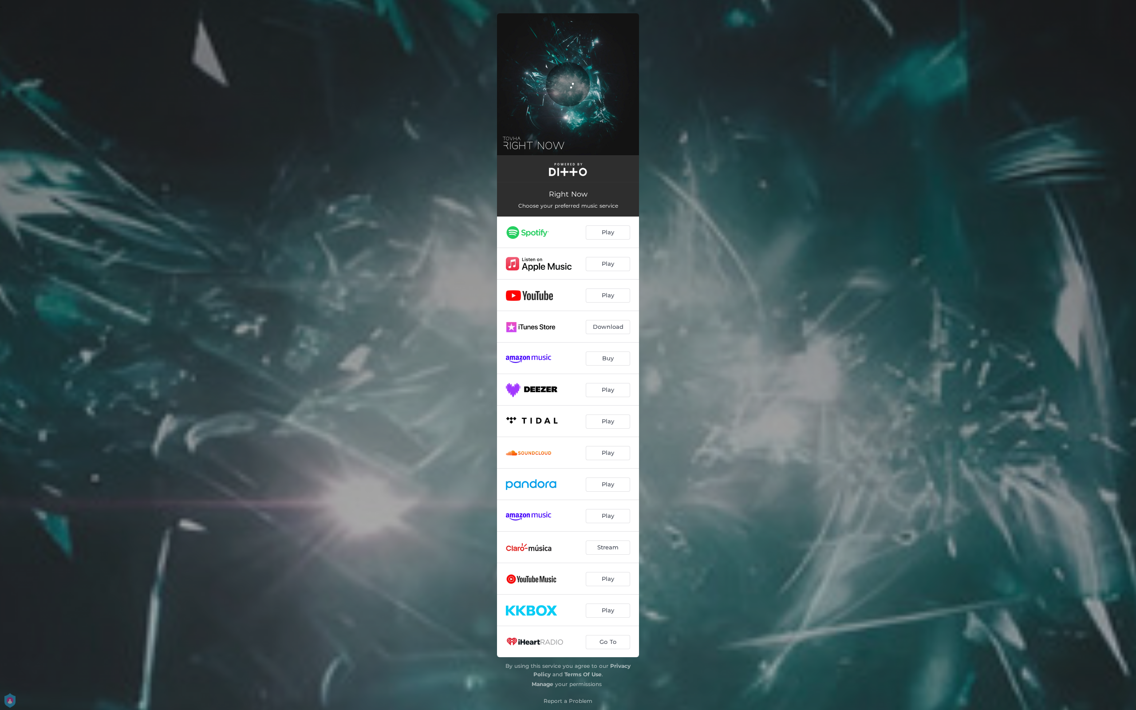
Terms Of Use (583, 674)
